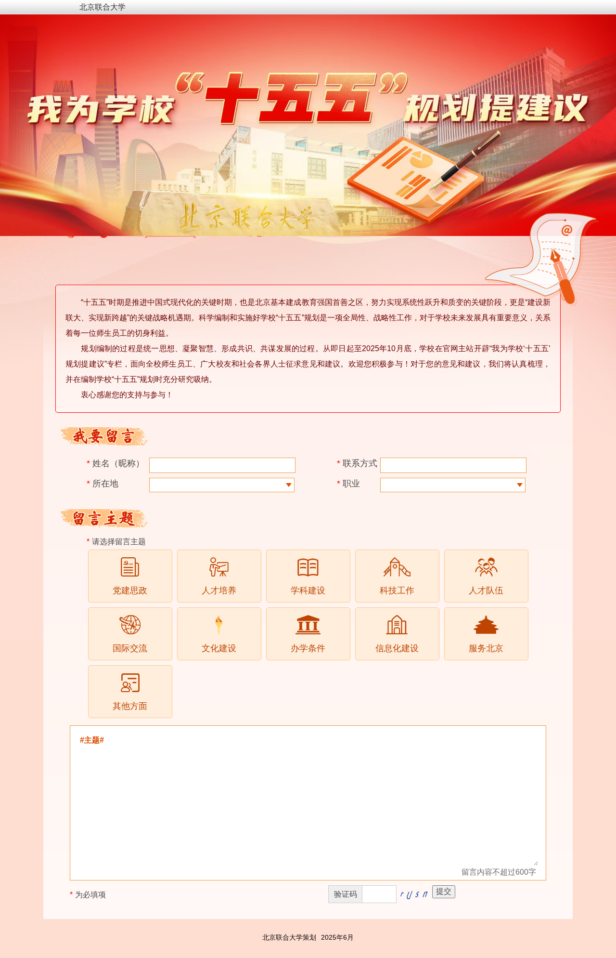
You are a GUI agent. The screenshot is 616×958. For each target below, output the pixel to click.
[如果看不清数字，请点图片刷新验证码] (413, 894)
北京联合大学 (102, 7)
